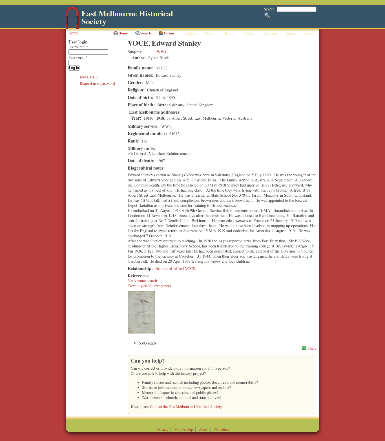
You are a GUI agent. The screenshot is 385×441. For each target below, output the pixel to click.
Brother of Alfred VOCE (175, 268)
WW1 (162, 51)
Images (291, 33)
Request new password (97, 83)
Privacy (162, 429)
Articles (191, 33)
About (203, 429)
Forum (169, 33)
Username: (78, 46)
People (210, 33)
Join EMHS (89, 77)
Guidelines (222, 429)
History (229, 33)
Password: (77, 57)
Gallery (249, 33)
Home (73, 33)
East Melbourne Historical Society (127, 17)
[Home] (72, 27)
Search (145, 33)
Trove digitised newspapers (149, 285)
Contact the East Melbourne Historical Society (186, 406)
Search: (270, 9)
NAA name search (142, 280)
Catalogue (270, 33)
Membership (183, 429)
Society (309, 33)
